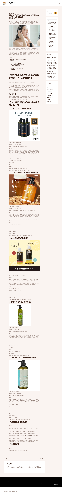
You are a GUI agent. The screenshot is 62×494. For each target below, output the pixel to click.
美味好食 (49, 99)
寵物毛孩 (39, 3)
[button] (59, 3)
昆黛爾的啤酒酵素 (27, 433)
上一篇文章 (6, 458)
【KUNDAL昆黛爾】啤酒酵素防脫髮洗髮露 (24, 173)
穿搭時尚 (49, 95)
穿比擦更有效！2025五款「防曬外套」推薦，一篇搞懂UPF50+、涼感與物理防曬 (33, 467)
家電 (48, 87)
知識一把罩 (49, 93)
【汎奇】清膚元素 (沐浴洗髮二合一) (21, 302)
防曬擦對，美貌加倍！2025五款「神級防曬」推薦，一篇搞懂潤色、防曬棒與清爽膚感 (14, 467)
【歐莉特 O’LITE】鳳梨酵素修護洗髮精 (23, 358)
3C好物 (29, 3)
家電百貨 (34, 3)
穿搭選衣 (24, 3)
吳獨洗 (26, 435)
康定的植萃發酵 (26, 431)
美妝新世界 (19, 3)
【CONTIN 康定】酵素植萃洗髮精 (21, 108)
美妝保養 (49, 101)
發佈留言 (10, 18)
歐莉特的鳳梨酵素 (30, 435)
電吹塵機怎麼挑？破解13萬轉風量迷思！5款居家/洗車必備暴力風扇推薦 (52, 57)
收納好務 (49, 91)
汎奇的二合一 (25, 438)
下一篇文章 (42, 458)
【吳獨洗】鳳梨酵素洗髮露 (19, 238)
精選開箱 (49, 97)
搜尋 (48, 11)
